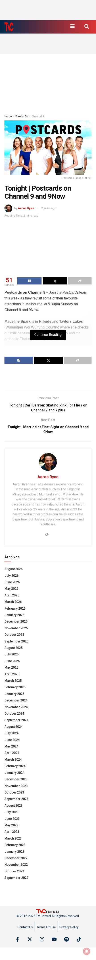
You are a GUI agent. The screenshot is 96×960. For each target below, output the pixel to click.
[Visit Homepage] (8, 26)
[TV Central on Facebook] (17, 939)
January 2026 (14, 615)
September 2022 (16, 878)
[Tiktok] (79, 939)
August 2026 (13, 569)
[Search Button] (87, 26)
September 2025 (16, 641)
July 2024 (11, 733)
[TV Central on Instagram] (42, 939)
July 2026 (11, 575)
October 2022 (14, 871)
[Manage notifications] (86, 951)
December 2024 (15, 700)
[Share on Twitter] (55, 280)
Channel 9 (37, 116)
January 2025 (14, 694)
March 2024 (13, 759)
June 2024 (12, 740)
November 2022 (16, 864)
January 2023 (14, 851)
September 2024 (16, 720)
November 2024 (16, 707)
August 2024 (13, 726)
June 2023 (12, 819)
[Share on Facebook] (29, 280)
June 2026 (12, 582)
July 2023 (11, 812)
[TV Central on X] (30, 939)
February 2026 (14, 608)
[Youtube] (54, 939)
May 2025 (11, 667)
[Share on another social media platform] (80, 280)
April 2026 (11, 595)
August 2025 (13, 648)
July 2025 (11, 654)
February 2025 (14, 687)
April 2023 (11, 832)
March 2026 (13, 602)
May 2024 (11, 746)
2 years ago (48, 208)
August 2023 (13, 805)
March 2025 (13, 680)
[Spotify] (66, 939)
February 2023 (14, 845)
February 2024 (14, 766)
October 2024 (14, 713)
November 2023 (16, 786)
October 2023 (14, 792)
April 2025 (11, 674)
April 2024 (11, 753)
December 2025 (15, 621)
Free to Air (21, 116)
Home (8, 116)
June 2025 (12, 661)
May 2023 (11, 825)
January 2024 (14, 773)
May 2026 (11, 588)
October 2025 (14, 634)
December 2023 (15, 779)
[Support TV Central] (48, 911)
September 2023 (16, 799)
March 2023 (13, 838)
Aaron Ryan (26, 208)
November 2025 (16, 628)
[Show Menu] (72, 26)
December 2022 (15, 858)
